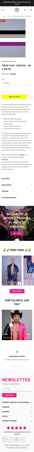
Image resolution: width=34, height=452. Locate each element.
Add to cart (14, 97)
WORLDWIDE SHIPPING (17, 356)
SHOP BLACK (8, 337)
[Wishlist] (28, 10)
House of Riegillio (9, 61)
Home (4, 16)
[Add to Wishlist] (30, 97)
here (22, 155)
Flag (9, 16)
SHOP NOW (17, 233)
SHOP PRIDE (17, 291)
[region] (17, 223)
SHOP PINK (27, 337)
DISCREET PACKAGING (17, 3)
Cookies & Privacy (21, 448)
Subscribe (9, 395)
